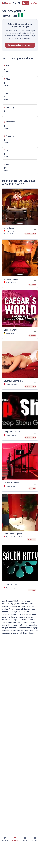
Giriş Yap (34, 3)
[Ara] (19, 3)
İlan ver (25, 3)
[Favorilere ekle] (35, 229)
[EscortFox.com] (9, 3)
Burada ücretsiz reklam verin (20, 45)
